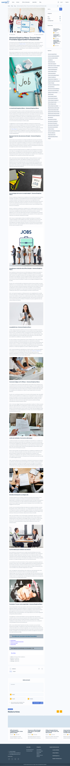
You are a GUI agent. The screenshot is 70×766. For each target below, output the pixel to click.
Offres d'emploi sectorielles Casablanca (53, 106)
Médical (38, 753)
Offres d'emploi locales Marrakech (52, 102)
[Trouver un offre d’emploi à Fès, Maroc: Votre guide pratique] (50, 36)
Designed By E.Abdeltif (42, 764)
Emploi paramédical (51, 73)
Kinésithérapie (13, 640)
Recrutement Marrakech (52, 123)
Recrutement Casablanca (52, 121)
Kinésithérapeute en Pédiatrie (56, 755)
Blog (40, 2)
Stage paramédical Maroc (53, 136)
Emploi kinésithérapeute (52, 69)
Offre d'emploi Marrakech (52, 98)
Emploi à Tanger (51, 82)
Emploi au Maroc (22, 43)
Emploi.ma (38, 350)
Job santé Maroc (51, 86)
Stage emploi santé (51, 134)
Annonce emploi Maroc (52, 54)
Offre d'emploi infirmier (52, 96)
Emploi (14, 671)
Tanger (49, 138)
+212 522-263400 (12, 751)
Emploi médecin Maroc (52, 71)
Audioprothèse (13, 644)
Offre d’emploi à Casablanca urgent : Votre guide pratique (57, 29)
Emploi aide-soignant (52, 63)
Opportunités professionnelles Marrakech (53, 113)
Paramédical (39, 749)
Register (67, 2)
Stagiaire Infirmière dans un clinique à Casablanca (57, 758)
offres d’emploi (14, 129)
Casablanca (50, 59)
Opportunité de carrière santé (53, 107)
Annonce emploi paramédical (53, 56)
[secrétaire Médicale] (51, 750)
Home (13, 2)
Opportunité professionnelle (53, 109)
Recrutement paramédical (53, 127)
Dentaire (38, 756)
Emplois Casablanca (52, 77)
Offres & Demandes (26, 2)
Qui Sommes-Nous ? (30, 749)
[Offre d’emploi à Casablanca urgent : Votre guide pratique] (50, 30)
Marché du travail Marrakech (53, 90)
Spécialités (34, 2)
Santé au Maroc (51, 128)
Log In (61, 2)
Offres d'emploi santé (52, 104)
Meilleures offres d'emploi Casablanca (52, 92)
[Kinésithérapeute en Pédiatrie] (51, 756)
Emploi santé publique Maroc (53, 75)
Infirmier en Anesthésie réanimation (17, 641)
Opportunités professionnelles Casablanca (53, 111)
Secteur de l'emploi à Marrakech (54, 130)
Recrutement (50, 117)
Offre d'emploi (50, 94)
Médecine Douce (40, 755)
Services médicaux (51, 132)
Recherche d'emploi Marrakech (53, 115)
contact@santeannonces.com (14, 754)
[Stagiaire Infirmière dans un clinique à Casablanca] (51, 759)
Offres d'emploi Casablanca (53, 100)
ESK (33, 648)
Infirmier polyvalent (14, 643)
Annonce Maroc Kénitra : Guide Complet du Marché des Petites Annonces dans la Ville (57, 42)
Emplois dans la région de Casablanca (53, 79)
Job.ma (33, 350)
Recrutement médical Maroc (53, 125)
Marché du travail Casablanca (53, 88)
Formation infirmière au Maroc (53, 84)
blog (15, 5)
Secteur (17, 2)
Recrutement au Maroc (52, 119)
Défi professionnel (51, 61)
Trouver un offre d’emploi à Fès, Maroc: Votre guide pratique (56, 35)
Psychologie (39, 752)
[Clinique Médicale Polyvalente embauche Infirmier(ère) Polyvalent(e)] (51, 753)
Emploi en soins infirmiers (52, 67)
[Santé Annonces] (5, 2)
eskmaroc (14, 668)
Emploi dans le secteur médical (53, 65)
